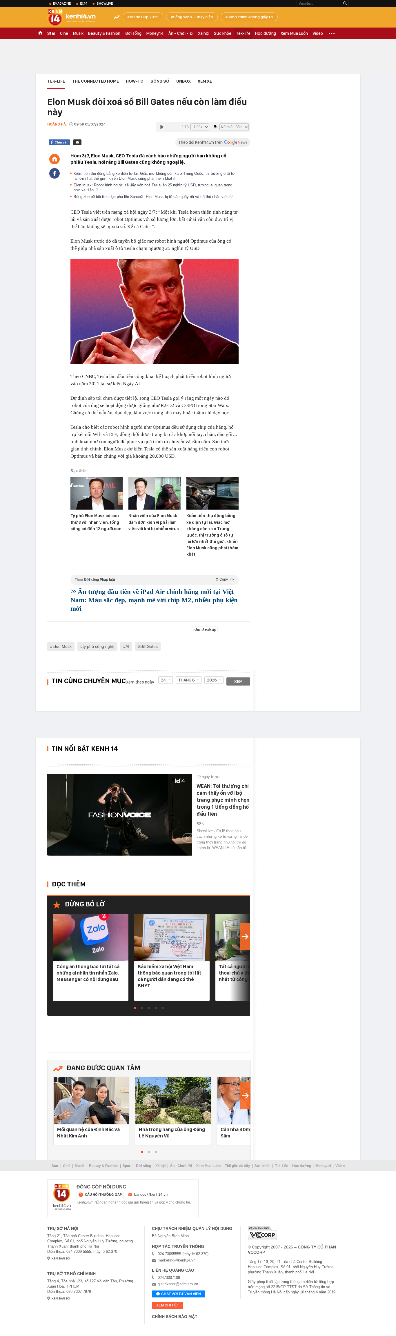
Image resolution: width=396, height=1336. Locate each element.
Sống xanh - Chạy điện (193, 16)
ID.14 (83, 3)
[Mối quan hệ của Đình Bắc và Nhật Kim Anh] (91, 1101)
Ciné (64, 33)
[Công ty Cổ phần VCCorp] (262, 1233)
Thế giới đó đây (237, 1166)
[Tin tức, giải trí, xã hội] (76, 18)
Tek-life (243, 33)
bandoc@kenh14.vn (151, 1194)
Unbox (183, 81)
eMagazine (62, 3)
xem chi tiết (167, 1305)
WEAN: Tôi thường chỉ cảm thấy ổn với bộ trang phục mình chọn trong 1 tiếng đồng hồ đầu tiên (223, 800)
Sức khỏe (222, 33)
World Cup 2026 (144, 16)
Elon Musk (62, 646)
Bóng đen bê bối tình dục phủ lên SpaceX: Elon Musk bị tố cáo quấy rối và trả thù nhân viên (152, 197)
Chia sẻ (60, 142)
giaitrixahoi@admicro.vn (178, 1284)
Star (51, 33)
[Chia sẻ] (54, 173)
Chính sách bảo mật (174, 1316)
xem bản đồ (61, 1258)
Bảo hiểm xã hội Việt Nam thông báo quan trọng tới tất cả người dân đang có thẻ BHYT (169, 976)
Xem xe (205, 81)
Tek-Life (281, 1166)
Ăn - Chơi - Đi (180, 33)
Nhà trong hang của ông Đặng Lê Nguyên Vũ (172, 1132)
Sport (127, 1166)
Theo (154, 579)
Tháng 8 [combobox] (186, 680)
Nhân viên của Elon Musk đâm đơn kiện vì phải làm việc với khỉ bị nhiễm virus (153, 522)
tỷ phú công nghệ (99, 646)
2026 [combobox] (212, 680)
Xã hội (203, 33)
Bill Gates (149, 646)
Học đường (265, 33)
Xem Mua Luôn (294, 33)
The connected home (95, 81)
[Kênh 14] (62, 1197)
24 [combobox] (163, 680)
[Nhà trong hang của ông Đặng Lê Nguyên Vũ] (173, 1101)
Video (318, 33)
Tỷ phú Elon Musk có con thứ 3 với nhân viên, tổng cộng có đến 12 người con (95, 522)
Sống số (159, 81)
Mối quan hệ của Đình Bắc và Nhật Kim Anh (88, 1132)
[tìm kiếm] (344, 3)
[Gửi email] (77, 142)
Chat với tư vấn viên (181, 1294)
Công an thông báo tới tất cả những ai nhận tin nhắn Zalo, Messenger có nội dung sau (88, 973)
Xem (238, 681)
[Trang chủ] (54, 159)
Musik (78, 33)
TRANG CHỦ (40, 33)
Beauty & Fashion (104, 33)
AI (127, 646)
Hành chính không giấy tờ (250, 16)
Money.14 (155, 33)
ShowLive (105, 3)
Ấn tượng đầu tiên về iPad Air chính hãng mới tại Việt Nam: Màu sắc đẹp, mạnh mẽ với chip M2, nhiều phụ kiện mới (154, 600)
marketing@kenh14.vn (176, 1260)
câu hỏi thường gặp (103, 1194)
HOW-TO (134, 81)
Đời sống (133, 33)
